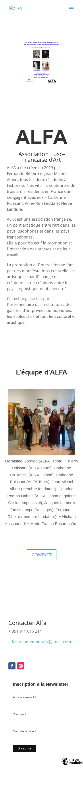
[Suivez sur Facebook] (11, 665)
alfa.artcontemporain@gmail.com (39, 641)
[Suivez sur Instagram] (20, 665)
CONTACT (42, 555)
